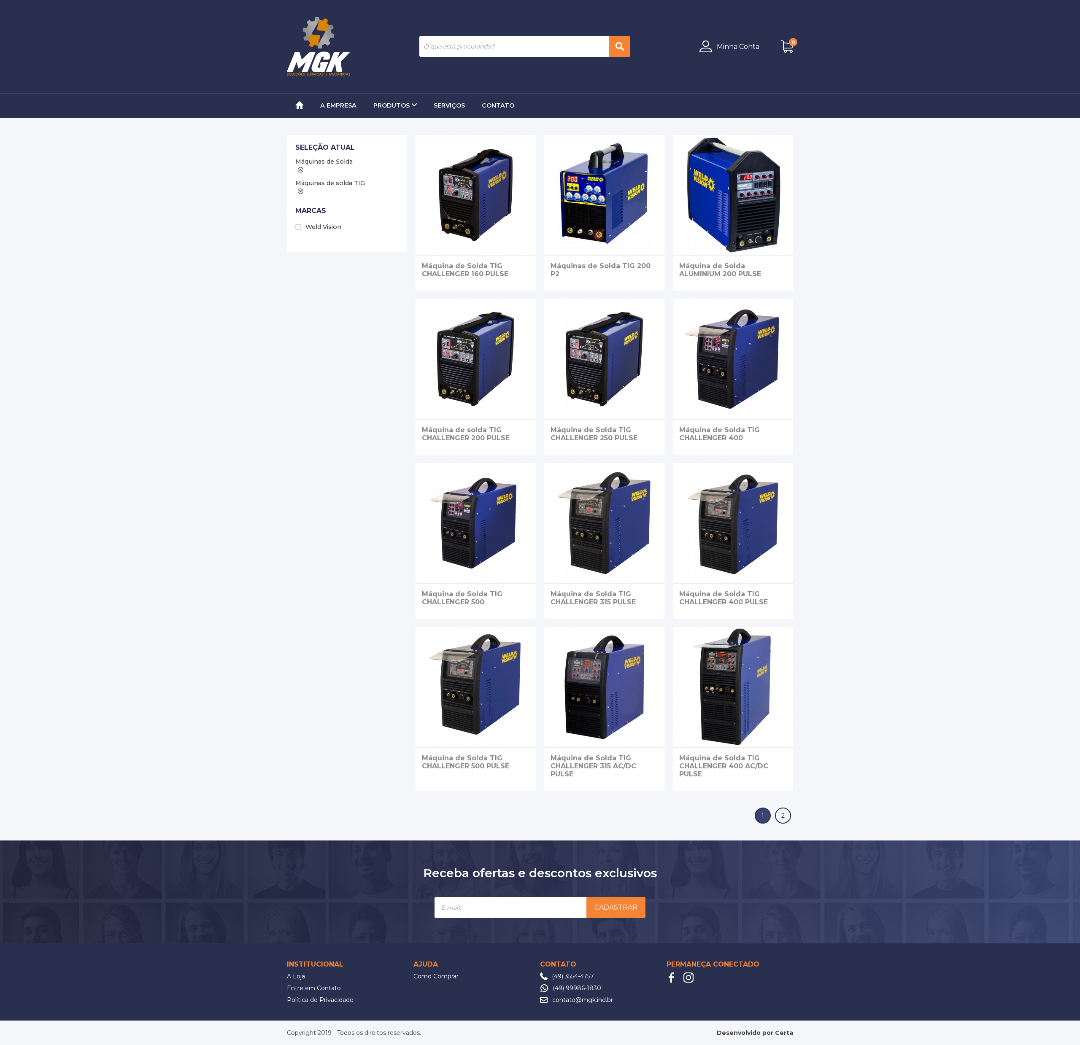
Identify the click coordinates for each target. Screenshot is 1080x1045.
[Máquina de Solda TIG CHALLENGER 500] (476, 523)
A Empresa (338, 105)
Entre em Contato (314, 988)
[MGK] (318, 46)
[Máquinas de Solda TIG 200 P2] (604, 195)
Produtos (391, 105)
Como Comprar (436, 976)
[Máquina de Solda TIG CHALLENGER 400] (733, 359)
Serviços (449, 105)
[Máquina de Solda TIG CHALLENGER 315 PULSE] (604, 523)
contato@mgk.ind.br (582, 1000)
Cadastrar (615, 907)
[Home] (299, 105)
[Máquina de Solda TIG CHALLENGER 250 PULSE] (604, 359)
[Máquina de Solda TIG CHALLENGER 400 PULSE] (733, 523)
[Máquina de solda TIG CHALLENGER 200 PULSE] (476, 359)
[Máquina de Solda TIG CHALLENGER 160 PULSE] (476, 195)
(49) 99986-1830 (577, 988)
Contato (498, 105)
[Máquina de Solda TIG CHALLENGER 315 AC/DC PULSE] (604, 687)
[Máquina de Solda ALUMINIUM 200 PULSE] (733, 195)
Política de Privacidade (320, 1000)
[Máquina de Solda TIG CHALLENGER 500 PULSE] (476, 687)
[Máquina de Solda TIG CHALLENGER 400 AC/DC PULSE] (733, 687)
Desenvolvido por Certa (755, 1033)
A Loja (296, 976)
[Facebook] (672, 977)
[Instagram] (688, 977)
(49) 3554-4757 (573, 976)
